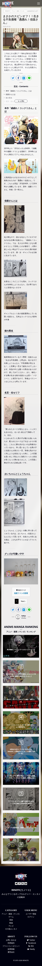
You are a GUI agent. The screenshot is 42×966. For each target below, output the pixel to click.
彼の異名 (9, 98)
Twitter (32, 940)
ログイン (30, 917)
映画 (11, 923)
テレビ (11, 926)
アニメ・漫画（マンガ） (11, 914)
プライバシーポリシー (11, 946)
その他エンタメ (11, 929)
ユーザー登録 (31, 914)
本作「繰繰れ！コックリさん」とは (19, 91)
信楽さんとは (10, 94)
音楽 (11, 920)
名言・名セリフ (11, 101)
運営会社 (11, 952)
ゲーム (11, 917)
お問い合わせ (11, 940)
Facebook (32, 943)
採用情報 (11, 949)
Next (23, 601)
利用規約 (11, 943)
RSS (32, 946)
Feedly (32, 949)
